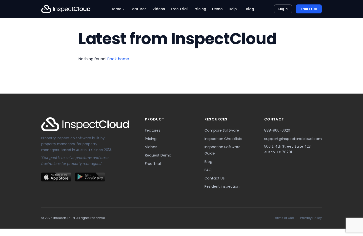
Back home (118, 59)
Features (138, 8)
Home (116, 8)
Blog (250, 8)
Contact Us (214, 178)
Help (233, 8)
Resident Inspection (222, 186)
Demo (217, 8)
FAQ (208, 169)
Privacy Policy (311, 218)
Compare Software (221, 130)
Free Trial (179, 8)
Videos (158, 8)
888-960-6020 (277, 130)
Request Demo (158, 155)
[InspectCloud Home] (65, 9)
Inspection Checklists (223, 138)
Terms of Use (283, 218)
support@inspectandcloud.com (293, 138)
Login (283, 8)
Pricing (200, 8)
